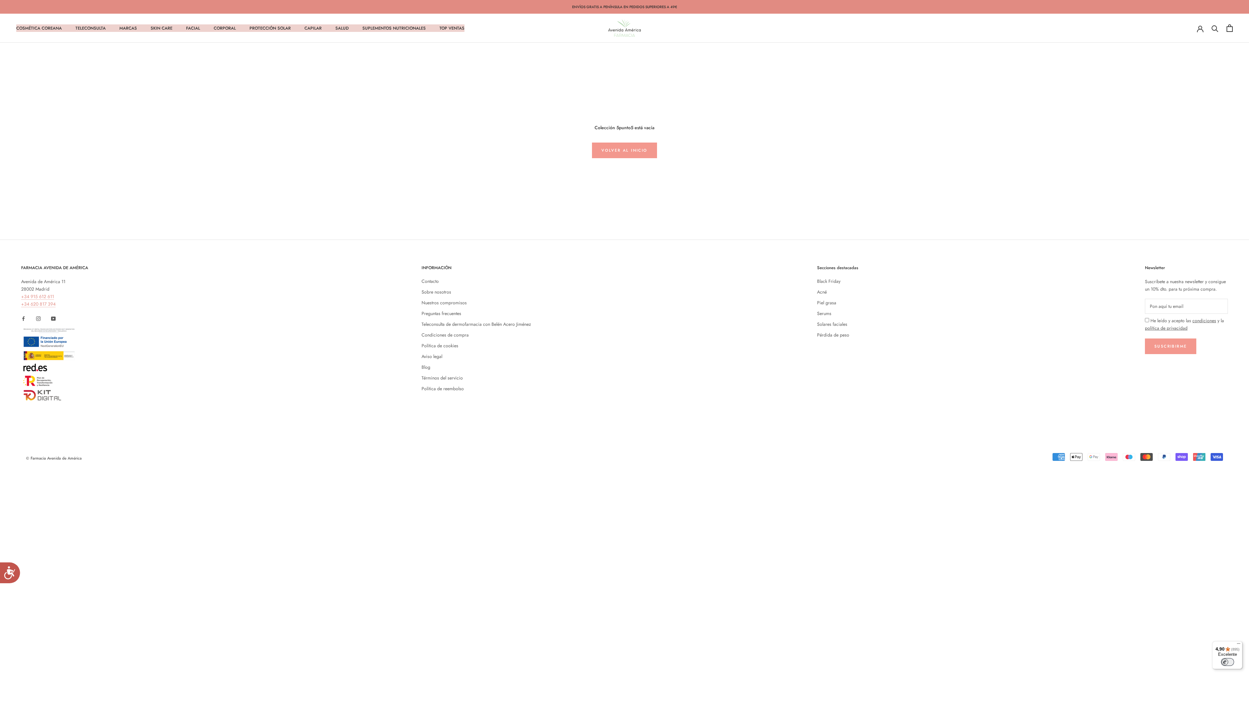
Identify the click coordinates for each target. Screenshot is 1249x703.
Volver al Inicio (624, 150)
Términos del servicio (442, 378)
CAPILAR (313, 28)
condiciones (1204, 320)
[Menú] (1238, 645)
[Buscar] (1215, 28)
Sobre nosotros (436, 292)
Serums (824, 313)
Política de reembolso (443, 388)
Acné (822, 292)
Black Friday (828, 281)
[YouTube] (53, 318)
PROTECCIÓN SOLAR (270, 28)
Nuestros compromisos (444, 302)
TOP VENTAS (451, 28)
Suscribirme (1170, 346)
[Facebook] (23, 318)
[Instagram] (38, 318)
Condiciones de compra (445, 335)
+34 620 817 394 (38, 304)
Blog (426, 367)
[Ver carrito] (1230, 28)
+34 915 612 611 (37, 296)
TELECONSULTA (90, 28)
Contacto (430, 281)
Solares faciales (832, 324)
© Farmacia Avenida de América (54, 458)
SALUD (342, 28)
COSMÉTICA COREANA (39, 28)
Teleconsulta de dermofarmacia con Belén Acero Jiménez (476, 324)
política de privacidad (1166, 328)
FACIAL (193, 28)
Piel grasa (826, 302)
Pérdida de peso (833, 335)
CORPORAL (225, 28)
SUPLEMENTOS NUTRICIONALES (394, 28)
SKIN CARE (161, 28)
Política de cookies (440, 345)
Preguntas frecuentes (441, 313)
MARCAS (128, 28)
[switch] (1227, 662)
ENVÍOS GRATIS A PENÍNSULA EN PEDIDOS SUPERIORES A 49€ (624, 6)
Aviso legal (432, 356)
